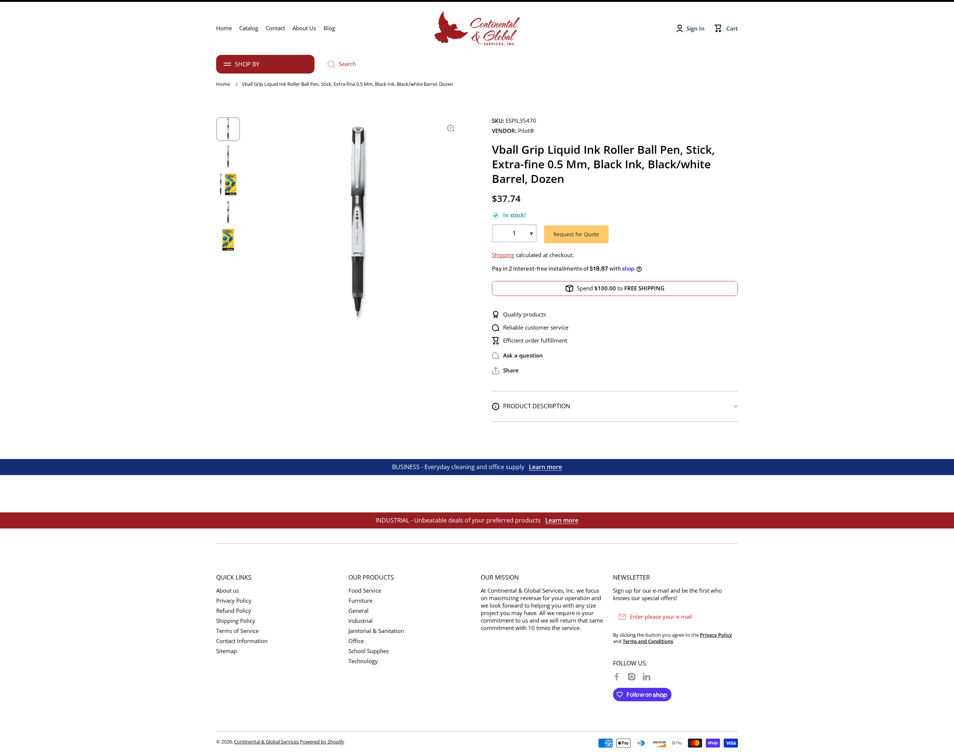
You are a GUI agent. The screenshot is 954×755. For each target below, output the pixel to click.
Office (356, 641)
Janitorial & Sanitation (376, 631)
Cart (732, 28)
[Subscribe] (728, 617)
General (358, 611)
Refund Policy (233, 611)
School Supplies (368, 651)
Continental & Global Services (266, 741)
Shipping (503, 255)
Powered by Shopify (322, 741)
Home (223, 84)
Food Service (364, 591)
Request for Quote (576, 234)
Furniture (360, 601)
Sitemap (226, 651)
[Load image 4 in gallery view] (228, 212)
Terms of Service (237, 631)
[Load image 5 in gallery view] (228, 240)
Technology (363, 661)
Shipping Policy (235, 621)
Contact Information (242, 641)
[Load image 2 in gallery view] (228, 157)
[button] (505, 370)
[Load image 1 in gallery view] (228, 129)
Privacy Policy (234, 601)
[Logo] (477, 28)
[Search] (328, 64)
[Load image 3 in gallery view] (228, 184)
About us (227, 591)
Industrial (360, 621)
